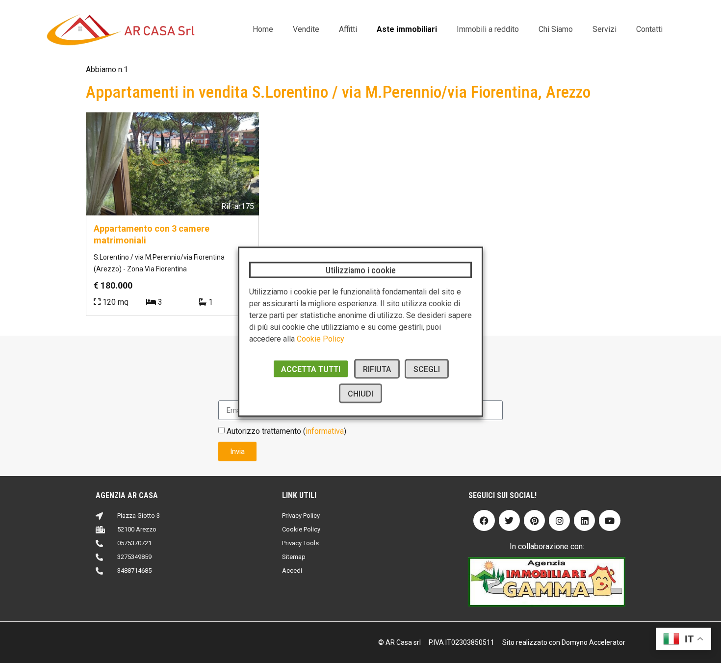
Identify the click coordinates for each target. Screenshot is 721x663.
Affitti (348, 29)
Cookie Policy (320, 338)
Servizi (604, 29)
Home (263, 29)
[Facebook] (483, 520)
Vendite (306, 29)
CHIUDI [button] (360, 393)
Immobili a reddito (488, 29)
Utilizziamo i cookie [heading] (361, 270)
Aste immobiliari (407, 29)
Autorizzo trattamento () (286, 431)
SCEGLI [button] (426, 368)
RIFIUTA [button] (377, 368)
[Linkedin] (584, 520)
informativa (325, 431)
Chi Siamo (556, 29)
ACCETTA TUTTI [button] (310, 368)
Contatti (649, 29)
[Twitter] (509, 520)
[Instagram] (559, 520)
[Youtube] (609, 520)
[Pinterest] (534, 520)
